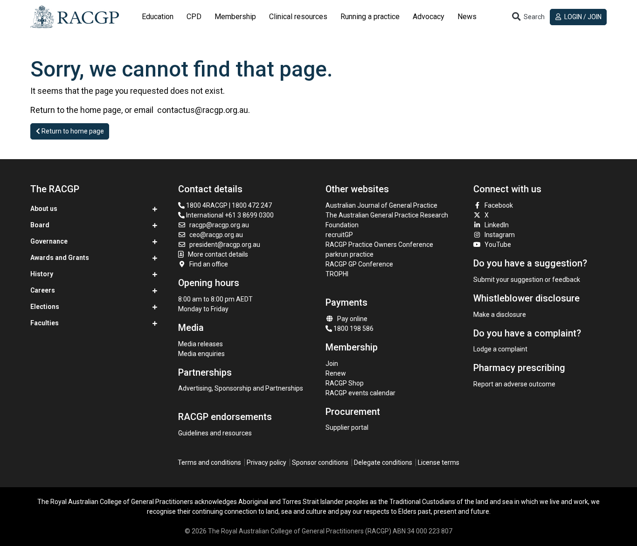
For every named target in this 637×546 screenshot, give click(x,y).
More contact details (218, 254)
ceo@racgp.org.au (216, 234)
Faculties (44, 323)
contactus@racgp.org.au (202, 110)
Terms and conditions (209, 462)
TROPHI (336, 274)
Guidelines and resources (215, 433)
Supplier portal (346, 427)
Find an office (208, 264)
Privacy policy (266, 462)
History (41, 274)
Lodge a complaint (500, 349)
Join (331, 363)
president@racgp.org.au (224, 244)
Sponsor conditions (320, 462)
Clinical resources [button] (298, 16)
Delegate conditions (383, 462)
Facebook (499, 205)
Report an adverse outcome (514, 384)
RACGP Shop (344, 383)
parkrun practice (349, 254)
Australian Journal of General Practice (381, 205)
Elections (44, 306)
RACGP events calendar (360, 393)
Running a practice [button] (370, 16)
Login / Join (582, 17)
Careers (42, 290)
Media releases (200, 344)
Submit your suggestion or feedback (526, 279)
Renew (335, 373)
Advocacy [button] (428, 16)
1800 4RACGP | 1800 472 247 (228, 205)
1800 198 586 (353, 328)
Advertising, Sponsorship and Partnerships (240, 388)
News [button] (467, 16)
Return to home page (72, 131)
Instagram (500, 234)
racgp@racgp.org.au (219, 225)
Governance (49, 241)
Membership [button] (235, 16)
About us (43, 208)
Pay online (352, 318)
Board (39, 225)
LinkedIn (497, 225)
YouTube (498, 244)
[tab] (157, 17)
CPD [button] (194, 16)
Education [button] (157, 16)
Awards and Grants (59, 257)
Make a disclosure (499, 314)
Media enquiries (201, 353)
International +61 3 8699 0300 (229, 215)
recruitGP (339, 234)
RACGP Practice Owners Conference (379, 244)
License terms (438, 462)
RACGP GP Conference (359, 264)
